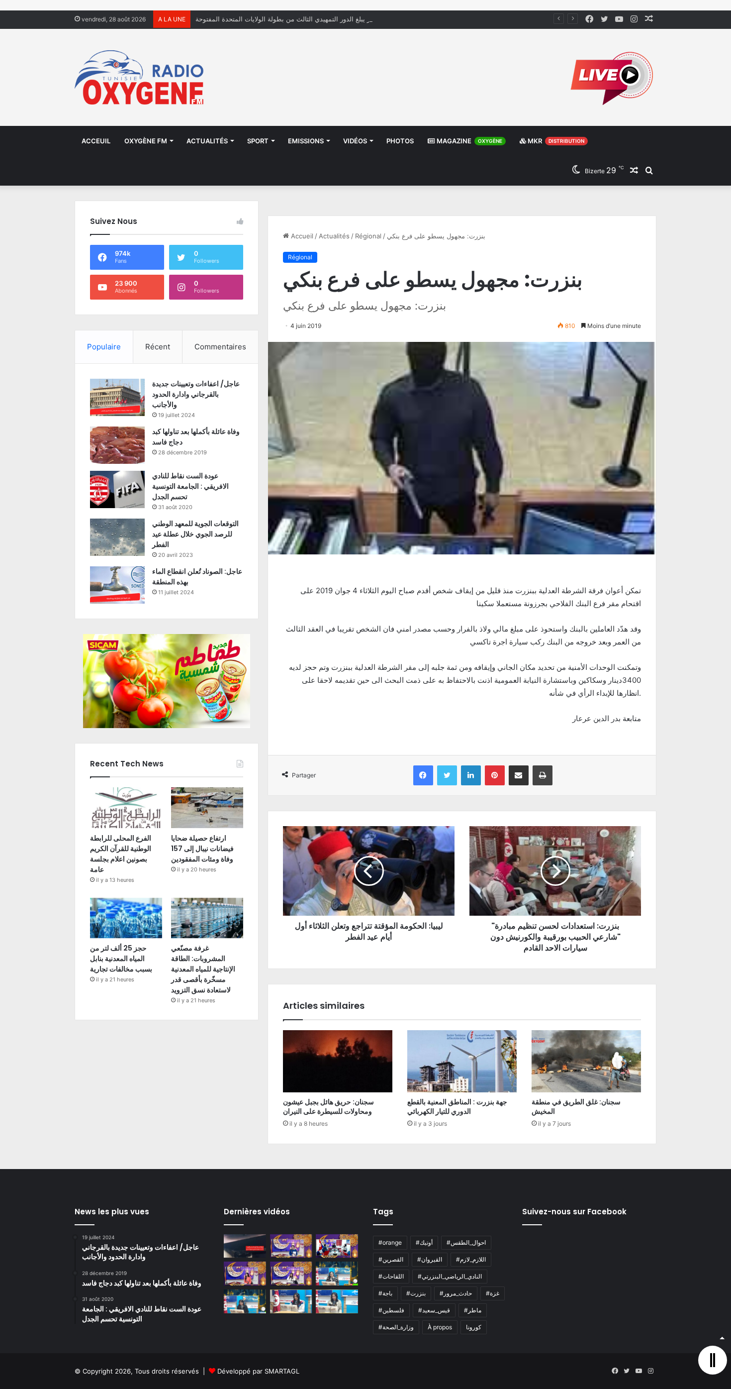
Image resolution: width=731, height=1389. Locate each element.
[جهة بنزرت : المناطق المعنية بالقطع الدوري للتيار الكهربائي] (462, 1061)
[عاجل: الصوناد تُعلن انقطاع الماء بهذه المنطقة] (117, 585)
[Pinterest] (495, 775)
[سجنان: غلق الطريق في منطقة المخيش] (586, 1061)
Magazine (468, 141)
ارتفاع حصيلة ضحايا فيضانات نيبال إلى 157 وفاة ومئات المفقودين (202, 848)
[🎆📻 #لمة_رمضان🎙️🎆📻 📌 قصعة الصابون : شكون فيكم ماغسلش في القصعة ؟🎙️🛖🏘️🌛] (337, 1246)
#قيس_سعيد (434, 1310)
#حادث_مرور (456, 1293)
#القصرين (390, 1259)
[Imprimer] (542, 775)
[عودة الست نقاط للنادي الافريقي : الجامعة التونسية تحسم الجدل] (117, 489)
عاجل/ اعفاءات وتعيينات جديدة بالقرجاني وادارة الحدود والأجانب (196, 394)
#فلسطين (391, 1310)
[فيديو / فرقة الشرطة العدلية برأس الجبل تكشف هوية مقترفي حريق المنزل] (245, 1246)
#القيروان (429, 1259)
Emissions (306, 141)
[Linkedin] (471, 775)
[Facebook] (423, 775)
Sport (258, 141)
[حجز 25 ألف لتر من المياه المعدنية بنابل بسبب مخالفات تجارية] (126, 918)
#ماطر (472, 1310)
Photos (400, 141)
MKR (555, 141)
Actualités (207, 141)
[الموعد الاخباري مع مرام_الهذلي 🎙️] (291, 1273)
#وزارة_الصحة (396, 1327)
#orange (390, 1242)
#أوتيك (424, 1242)
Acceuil (96, 141)
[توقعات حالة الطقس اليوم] (245, 1273)
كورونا (473, 1327)
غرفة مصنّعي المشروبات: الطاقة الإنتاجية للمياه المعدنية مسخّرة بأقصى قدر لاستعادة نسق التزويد (203, 969)
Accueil (301, 236)
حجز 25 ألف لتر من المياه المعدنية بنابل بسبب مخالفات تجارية (121, 958)
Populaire (104, 346)
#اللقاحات (391, 1276)
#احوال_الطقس (466, 1242)
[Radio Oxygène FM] (140, 77)
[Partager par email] (519, 775)
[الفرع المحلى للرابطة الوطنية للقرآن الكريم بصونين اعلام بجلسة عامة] (126, 807)
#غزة (492, 1293)
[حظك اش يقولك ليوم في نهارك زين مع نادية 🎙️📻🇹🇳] (245, 1301)
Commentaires (220, 346)
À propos (440, 1327)
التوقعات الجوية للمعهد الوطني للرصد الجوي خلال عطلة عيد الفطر (195, 534)
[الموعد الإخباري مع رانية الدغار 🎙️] (291, 1246)
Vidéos (355, 141)
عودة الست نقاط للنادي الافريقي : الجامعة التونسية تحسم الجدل (190, 486)
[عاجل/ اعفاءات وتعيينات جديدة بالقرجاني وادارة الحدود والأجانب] (117, 397)
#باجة (385, 1293)
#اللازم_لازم (471, 1259)
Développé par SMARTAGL (258, 1371)
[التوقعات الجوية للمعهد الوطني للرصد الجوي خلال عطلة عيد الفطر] (117, 537)
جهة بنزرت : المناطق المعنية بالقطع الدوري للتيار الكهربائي (457, 1106)
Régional (368, 236)
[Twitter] (447, 775)
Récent (157, 346)
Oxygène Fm (145, 141)
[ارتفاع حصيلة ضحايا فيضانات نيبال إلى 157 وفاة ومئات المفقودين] (207, 807)
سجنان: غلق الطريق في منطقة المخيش (576, 1106)
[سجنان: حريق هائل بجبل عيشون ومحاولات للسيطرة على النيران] (337, 1061)
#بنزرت (416, 1293)
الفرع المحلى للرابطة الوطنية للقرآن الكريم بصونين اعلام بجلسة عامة (120, 853)
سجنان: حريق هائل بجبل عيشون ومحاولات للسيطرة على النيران (328, 1106)
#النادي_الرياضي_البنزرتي (450, 1276)
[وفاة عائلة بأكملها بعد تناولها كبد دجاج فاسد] (117, 445)
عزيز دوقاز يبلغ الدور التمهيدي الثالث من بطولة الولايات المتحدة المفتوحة (295, 19)
